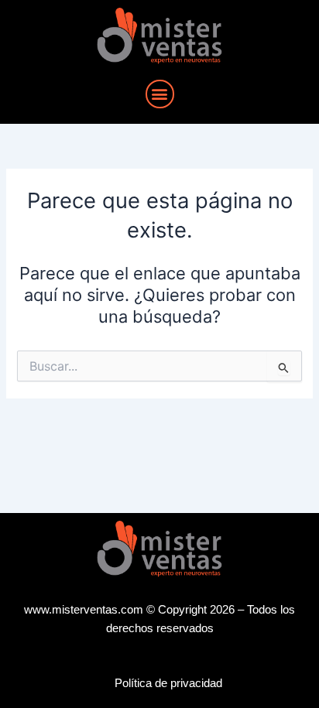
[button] (160, 94)
